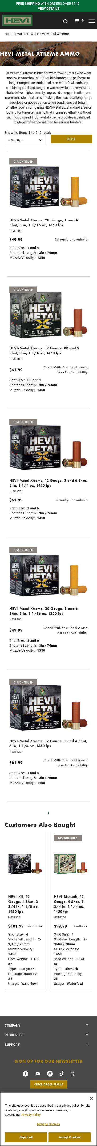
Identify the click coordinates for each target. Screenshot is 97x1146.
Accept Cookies (70, 1137)
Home (9, 34)
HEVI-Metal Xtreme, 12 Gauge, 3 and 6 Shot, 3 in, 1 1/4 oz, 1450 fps (48, 483)
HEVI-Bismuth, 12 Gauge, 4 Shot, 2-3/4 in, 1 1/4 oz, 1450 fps (69, 904)
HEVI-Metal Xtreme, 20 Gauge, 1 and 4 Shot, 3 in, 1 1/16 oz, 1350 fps (43, 222)
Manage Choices (48, 1124)
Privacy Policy (31, 1114)
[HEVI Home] (17, 20)
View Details (48, 8)
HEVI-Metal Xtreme (53, 34)
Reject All (26, 1137)
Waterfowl (25, 34)
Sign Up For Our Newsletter (49, 1061)
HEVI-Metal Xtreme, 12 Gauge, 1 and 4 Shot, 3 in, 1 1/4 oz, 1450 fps (48, 743)
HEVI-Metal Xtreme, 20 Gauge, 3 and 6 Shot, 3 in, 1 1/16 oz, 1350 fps (43, 611)
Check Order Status (48, 1084)
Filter (71, 139)
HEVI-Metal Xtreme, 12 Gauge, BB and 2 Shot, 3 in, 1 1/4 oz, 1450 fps (44, 350)
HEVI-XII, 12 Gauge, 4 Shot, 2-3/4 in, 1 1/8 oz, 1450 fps (24, 904)
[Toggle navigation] (92, 20)
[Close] (91, 1098)
